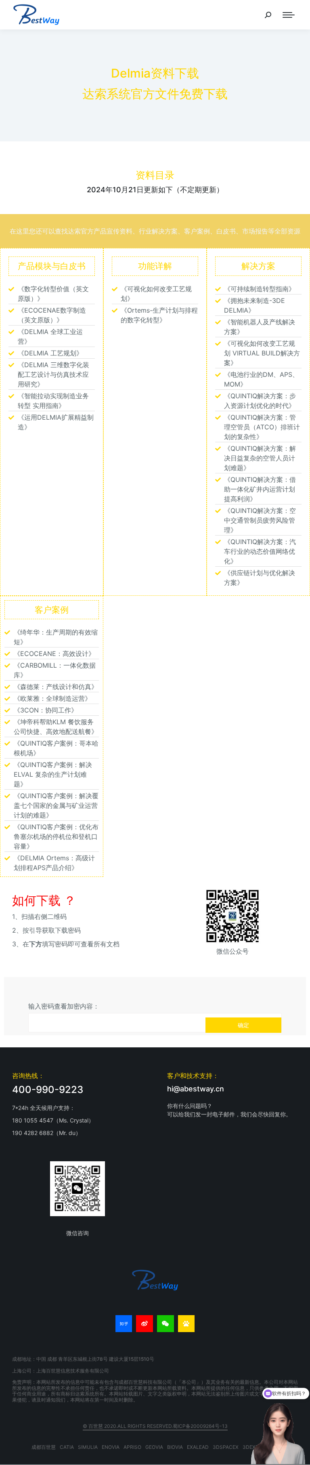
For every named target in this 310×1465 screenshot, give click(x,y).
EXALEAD (198, 1447)
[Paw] (186, 1323)
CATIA (67, 1447)
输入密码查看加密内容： (63, 1006)
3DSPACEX (226, 1447)
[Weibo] (144, 1323)
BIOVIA (175, 1447)
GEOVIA (154, 1447)
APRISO (132, 1447)
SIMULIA (88, 1447)
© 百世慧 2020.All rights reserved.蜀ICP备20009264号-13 (155, 1426)
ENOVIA (110, 1447)
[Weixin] (165, 1323)
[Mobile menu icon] (288, 15)
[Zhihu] (123, 1323)
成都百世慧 (43, 1447)
